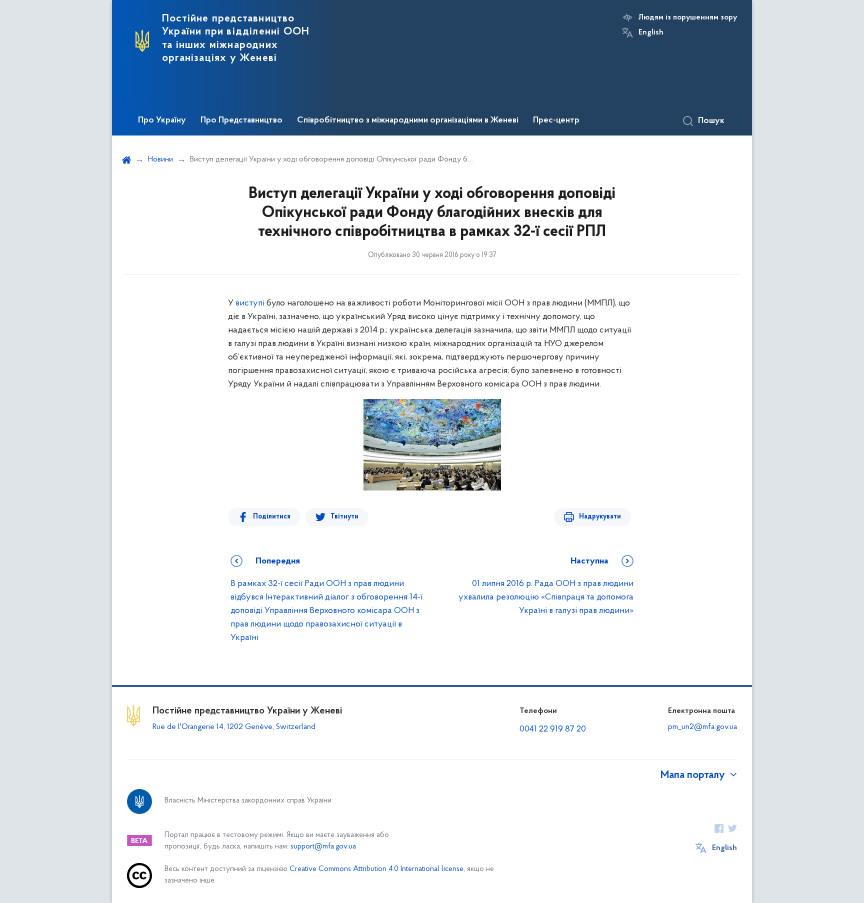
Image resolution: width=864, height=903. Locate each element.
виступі (251, 303)
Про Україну (162, 120)
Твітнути (344, 516)
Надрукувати (600, 516)
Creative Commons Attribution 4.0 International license (377, 869)
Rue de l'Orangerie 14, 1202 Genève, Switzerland (234, 727)
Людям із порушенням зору (687, 18)
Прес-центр (556, 120)
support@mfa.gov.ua (323, 846)
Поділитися (271, 516)
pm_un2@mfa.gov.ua (702, 727)
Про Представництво (241, 120)
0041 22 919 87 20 (553, 729)
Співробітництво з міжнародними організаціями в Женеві (407, 120)
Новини (160, 160)
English (651, 32)
